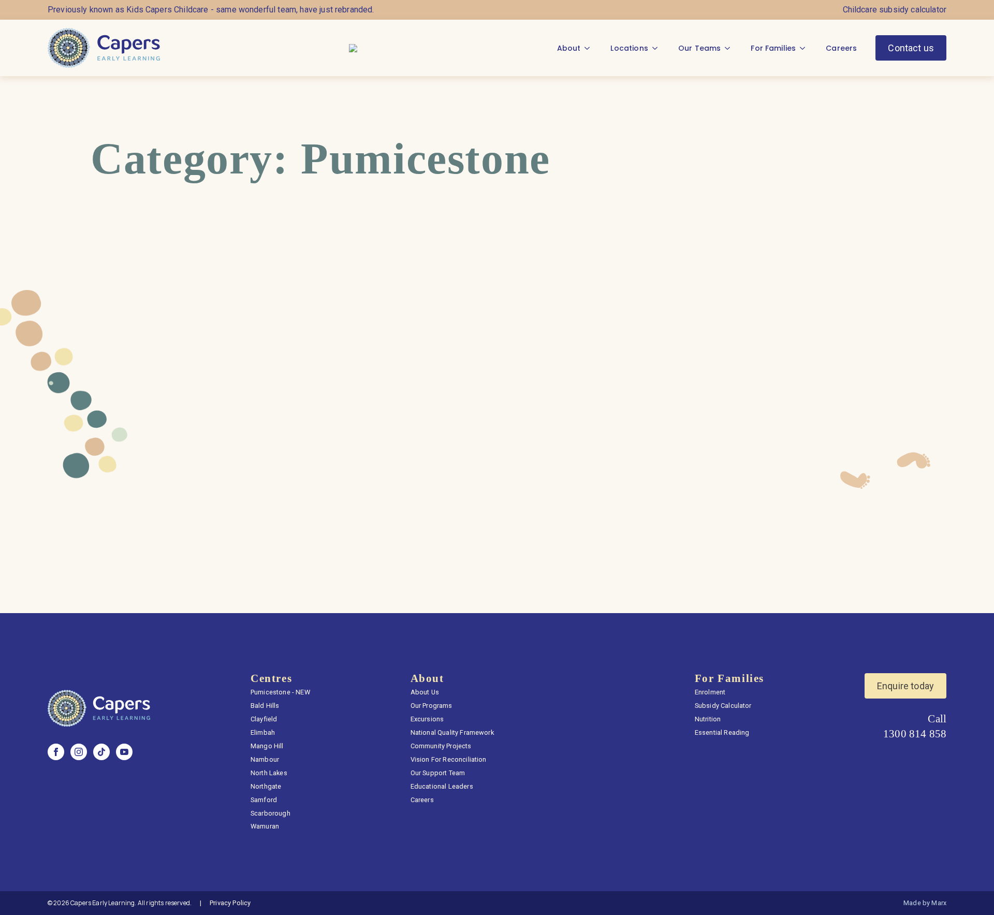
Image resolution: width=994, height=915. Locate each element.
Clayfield (264, 719)
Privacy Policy (230, 903)
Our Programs (431, 705)
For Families (773, 48)
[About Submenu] (590, 48)
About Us (425, 692)
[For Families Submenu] (805, 48)
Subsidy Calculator (723, 705)
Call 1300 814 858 (914, 726)
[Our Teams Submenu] (730, 48)
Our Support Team (438, 773)
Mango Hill (267, 746)
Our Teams (699, 48)
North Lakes (269, 773)
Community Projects (441, 746)
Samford (264, 800)
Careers (841, 48)
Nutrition (708, 719)
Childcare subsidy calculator (894, 9)
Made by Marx (924, 903)
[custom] (101, 752)
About (569, 48)
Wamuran (265, 826)
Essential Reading (722, 732)
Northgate (266, 786)
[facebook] (56, 752)
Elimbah (263, 732)
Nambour (265, 759)
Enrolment (710, 692)
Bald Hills (265, 705)
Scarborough (270, 813)
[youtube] (124, 752)
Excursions (427, 719)
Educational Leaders (442, 786)
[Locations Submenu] (658, 48)
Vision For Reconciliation (449, 759)
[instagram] (78, 752)
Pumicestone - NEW (280, 692)
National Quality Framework (452, 732)
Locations (629, 48)
